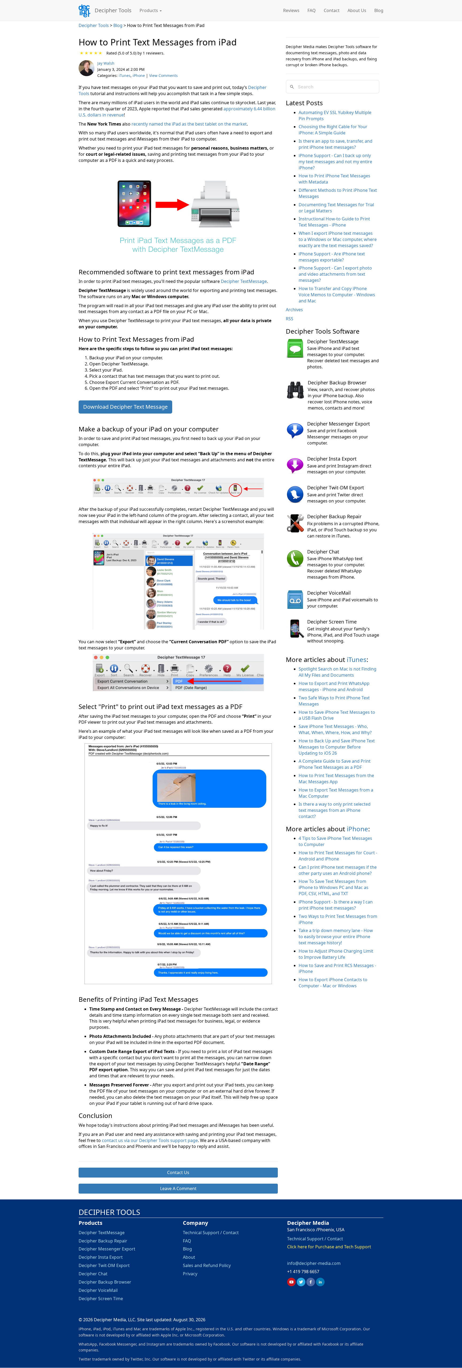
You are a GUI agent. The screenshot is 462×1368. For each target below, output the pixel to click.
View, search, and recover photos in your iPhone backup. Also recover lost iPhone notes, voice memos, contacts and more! (341, 399)
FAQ (311, 10)
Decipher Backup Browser (337, 382)
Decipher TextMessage (244, 281)
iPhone (139, 75)
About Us (357, 10)
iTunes (124, 75)
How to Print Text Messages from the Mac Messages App (336, 779)
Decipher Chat (323, 551)
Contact (332, 10)
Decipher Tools (113, 10)
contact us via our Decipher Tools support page (150, 1140)
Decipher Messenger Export (338, 423)
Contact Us (178, 1172)
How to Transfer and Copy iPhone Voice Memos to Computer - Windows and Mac (337, 295)
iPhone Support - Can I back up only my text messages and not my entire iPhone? (335, 162)
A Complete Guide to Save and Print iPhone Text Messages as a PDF (335, 764)
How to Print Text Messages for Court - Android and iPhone (338, 856)
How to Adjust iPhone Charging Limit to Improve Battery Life (336, 954)
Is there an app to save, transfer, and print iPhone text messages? (335, 144)
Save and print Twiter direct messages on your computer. (336, 498)
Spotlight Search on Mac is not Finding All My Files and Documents (337, 672)
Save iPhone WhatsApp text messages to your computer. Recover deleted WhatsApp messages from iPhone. (336, 568)
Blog (378, 10)
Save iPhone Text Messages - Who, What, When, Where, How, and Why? (335, 729)
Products (149, 10)
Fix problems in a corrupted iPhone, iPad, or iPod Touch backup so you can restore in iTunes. (343, 530)
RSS (289, 319)
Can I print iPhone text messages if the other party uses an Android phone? (338, 870)
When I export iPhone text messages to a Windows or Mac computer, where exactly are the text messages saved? (338, 239)
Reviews (291, 10)
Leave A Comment (178, 1188)
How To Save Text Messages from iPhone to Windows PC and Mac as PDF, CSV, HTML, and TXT (333, 887)
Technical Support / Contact (211, 1233)
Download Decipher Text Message (125, 406)
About (189, 1257)
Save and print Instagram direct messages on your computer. (339, 469)
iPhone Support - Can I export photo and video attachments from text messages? (335, 274)
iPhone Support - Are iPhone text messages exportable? (332, 257)
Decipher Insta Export (332, 458)
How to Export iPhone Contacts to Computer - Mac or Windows (333, 983)
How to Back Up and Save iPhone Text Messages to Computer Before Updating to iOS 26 (337, 747)
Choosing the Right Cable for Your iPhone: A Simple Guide (333, 130)
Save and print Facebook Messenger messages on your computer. (337, 437)
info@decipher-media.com (314, 1263)
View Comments (163, 75)
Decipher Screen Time (332, 621)
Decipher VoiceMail (329, 593)
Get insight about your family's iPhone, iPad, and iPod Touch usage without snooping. (343, 635)
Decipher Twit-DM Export (335, 487)
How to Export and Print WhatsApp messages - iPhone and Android (334, 686)
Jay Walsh (105, 63)
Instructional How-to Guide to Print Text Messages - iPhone (334, 222)
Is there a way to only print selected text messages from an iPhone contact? (335, 810)
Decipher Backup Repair (334, 516)
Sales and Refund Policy (207, 1266)
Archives (294, 310)
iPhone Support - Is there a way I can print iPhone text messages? (336, 905)
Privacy (190, 1274)
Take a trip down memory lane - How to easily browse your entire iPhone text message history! (336, 936)
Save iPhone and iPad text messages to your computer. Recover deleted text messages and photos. (343, 357)
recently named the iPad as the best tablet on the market (189, 124)
